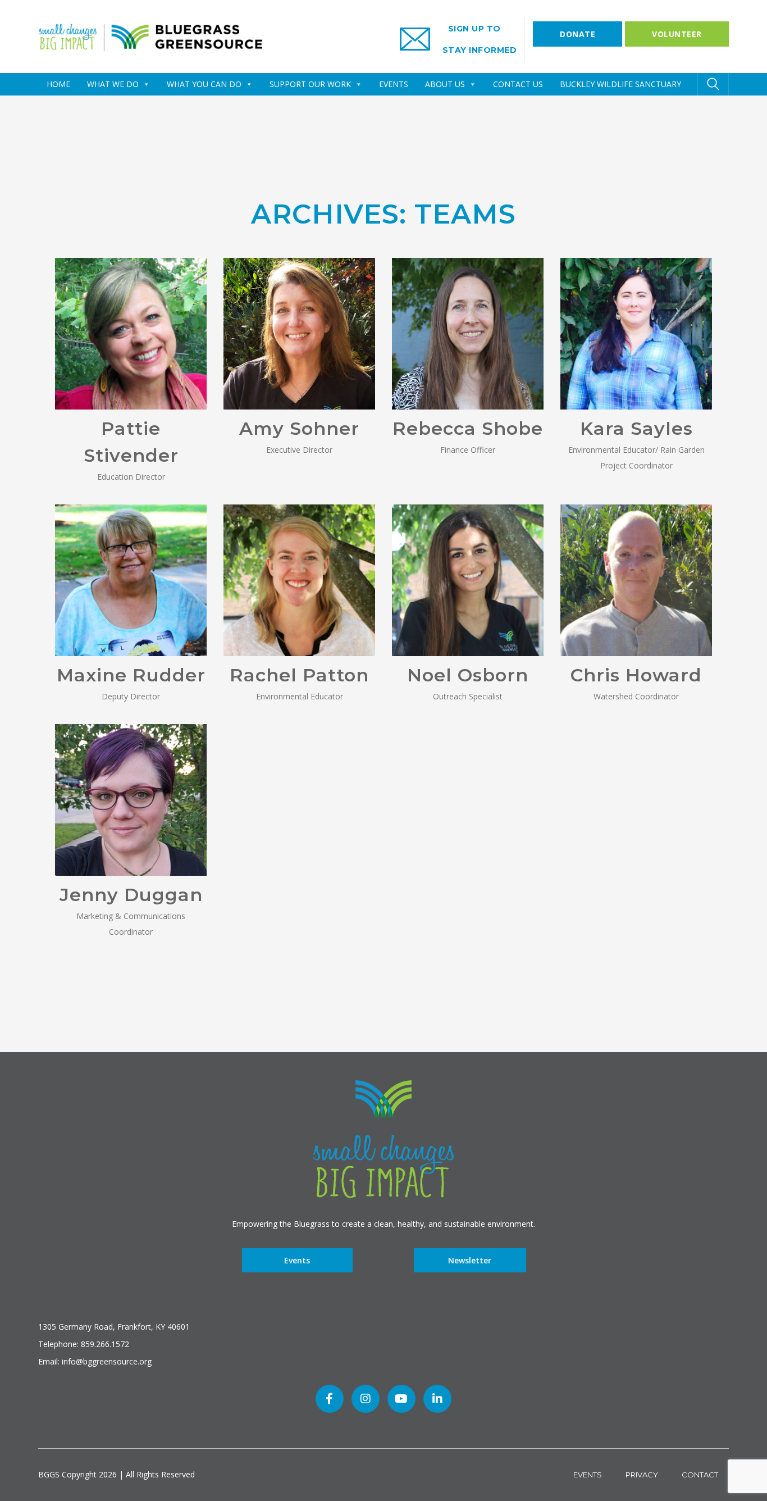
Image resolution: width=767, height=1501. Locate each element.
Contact (700, 1474)
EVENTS (393, 84)
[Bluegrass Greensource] (150, 35)
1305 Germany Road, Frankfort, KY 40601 (114, 1326)
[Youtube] (401, 1399)
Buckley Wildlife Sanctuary (620, 84)
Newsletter (469, 1260)
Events (297, 1260)
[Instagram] (365, 1399)
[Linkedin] (437, 1399)
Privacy (642, 1474)
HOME (58, 84)
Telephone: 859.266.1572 (83, 1344)
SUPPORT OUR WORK (310, 84)
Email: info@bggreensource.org (95, 1361)
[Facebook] (330, 1399)
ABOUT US (445, 84)
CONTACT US (518, 84)
